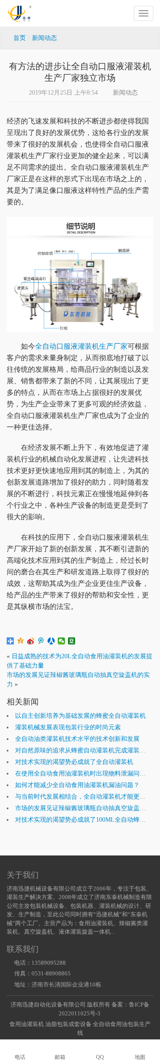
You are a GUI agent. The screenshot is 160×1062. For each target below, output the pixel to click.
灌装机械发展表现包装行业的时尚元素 (68, 727)
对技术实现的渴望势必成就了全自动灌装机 (74, 762)
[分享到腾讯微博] (41, 640)
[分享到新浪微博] (31, 640)
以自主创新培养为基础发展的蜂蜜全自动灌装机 (80, 715)
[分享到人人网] (51, 640)
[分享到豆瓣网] (72, 640)
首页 (19, 38)
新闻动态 (125, 92)
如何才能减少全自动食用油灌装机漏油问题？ (77, 785)
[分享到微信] (61, 640)
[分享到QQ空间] (20, 640)
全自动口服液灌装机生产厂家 (81, 346)
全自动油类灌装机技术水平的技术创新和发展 (77, 739)
